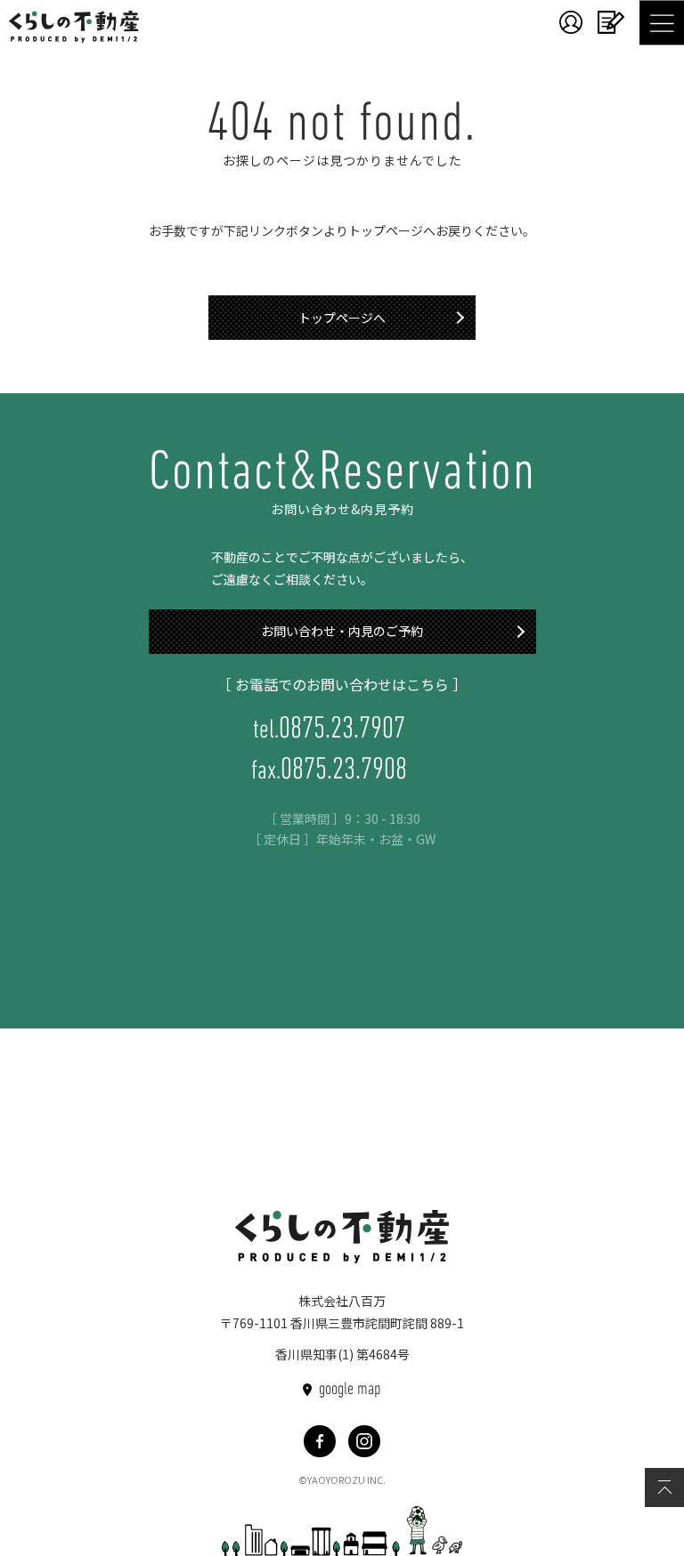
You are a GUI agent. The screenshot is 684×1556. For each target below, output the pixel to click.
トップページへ (342, 318)
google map (350, 1390)
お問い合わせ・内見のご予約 (342, 631)
